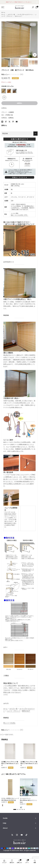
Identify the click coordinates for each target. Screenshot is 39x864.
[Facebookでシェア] (6, 122)
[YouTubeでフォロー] (22, 835)
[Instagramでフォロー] (17, 835)
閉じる (37, 2)
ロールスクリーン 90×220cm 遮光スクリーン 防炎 (28, 800)
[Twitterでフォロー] (12, 835)
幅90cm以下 (26, 711)
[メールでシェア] (17, 122)
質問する (4, 125)
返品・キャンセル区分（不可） (19, 215)
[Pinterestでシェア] (13, 122)
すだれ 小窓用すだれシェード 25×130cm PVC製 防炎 (10, 799)
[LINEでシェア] (2, 122)
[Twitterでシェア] (9, 122)
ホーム (3, 12)
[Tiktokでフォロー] (26, 835)
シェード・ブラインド (13, 711)
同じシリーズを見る (9, 723)
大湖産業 (11, 112)
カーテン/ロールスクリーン (25, 14)
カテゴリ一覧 (11, 14)
